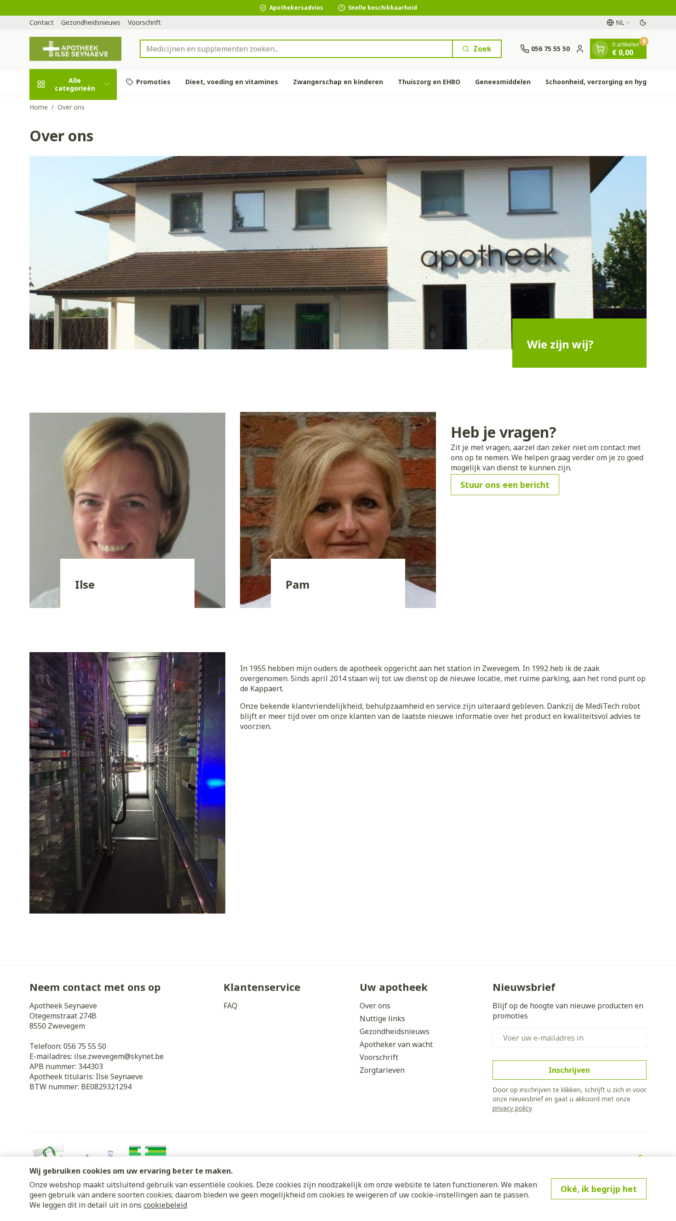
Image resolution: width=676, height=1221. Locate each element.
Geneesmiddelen (503, 81)
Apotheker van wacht (396, 1044)
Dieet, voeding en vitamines (231, 81)
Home (38, 107)
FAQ (230, 1006)
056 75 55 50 (84, 1046)
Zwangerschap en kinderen (338, 81)
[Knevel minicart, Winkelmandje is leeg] (600, 49)
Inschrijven (569, 1070)
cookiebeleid (165, 1205)
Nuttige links (382, 1018)
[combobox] (296, 49)
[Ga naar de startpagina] (75, 49)
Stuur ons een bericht (505, 484)
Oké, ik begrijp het (599, 1188)
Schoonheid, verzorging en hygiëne (603, 81)
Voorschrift (144, 22)
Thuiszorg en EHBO (429, 81)
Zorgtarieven (382, 1070)
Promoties (153, 81)
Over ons (375, 1006)
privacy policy (512, 1108)
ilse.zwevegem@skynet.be (119, 1056)
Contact (41, 22)
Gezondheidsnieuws (90, 22)
